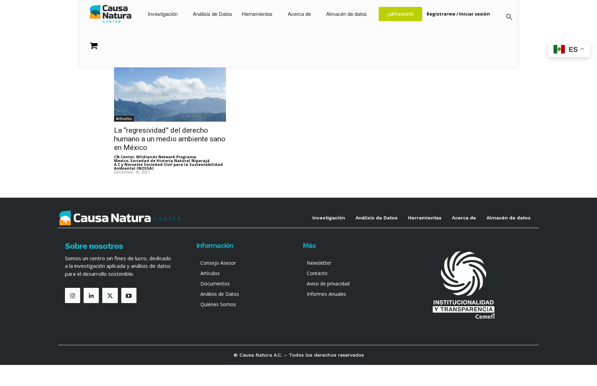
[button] (509, 17)
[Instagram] (72, 295)
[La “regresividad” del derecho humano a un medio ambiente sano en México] (170, 94)
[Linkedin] (91, 295)
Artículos (124, 118)
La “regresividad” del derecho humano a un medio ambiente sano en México (169, 139)
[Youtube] (128, 295)
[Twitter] (109, 295)
